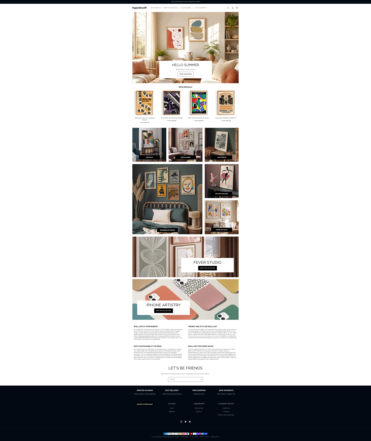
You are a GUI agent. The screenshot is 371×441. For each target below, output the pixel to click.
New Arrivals (199, 408)
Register (172, 411)
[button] (171, 8)
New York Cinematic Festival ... (199, 118)
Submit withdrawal (145, 404)
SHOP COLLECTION (185, 74)
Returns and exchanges (226, 415)
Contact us (226, 408)
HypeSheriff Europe (161, 437)
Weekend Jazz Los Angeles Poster (145, 119)
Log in (172, 408)
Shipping (226, 411)
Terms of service (204, 436)
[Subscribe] (201, 379)
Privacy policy (194, 436)
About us (199, 411)
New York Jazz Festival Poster (172, 118)
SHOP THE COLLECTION (207, 268)
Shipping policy (215, 436)
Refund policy (184, 436)
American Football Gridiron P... (226, 118)
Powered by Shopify (173, 437)
